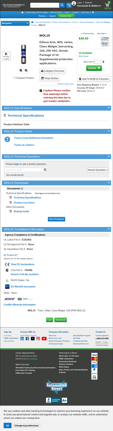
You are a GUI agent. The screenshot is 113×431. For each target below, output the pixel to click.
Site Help (76, 338)
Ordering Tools (66, 16)
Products (42, 16)
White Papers (64, 367)
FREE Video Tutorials (24, 373)
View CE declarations (22, 264)
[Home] (22, 12)
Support (52, 16)
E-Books (62, 372)
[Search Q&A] (45, 169)
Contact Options (102, 335)
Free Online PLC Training (25, 370)
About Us (52, 335)
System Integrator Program (59, 341)
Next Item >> (102, 33)
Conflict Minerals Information (20, 304)
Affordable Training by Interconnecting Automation (35, 368)
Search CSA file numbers (25, 274)
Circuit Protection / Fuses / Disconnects (53, 22)
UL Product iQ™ (11, 255)
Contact (75, 12)
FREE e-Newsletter (66, 359)
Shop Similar (51, 78)
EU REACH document (23, 286)
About (67, 12)
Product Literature (66, 364)
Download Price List (81, 344)
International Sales (56, 344)
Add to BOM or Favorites (95, 79)
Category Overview (53, 71)
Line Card (85, 12)
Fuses (75, 22)
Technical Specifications (25, 115)
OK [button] (7, 425)
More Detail (83, 56)
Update (92, 68)
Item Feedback (56, 219)
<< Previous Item (87, 33)
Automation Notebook (67, 361)
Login (79, 2)
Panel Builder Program (81, 335)
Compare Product (24, 78)
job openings (32, 359)
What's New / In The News (69, 356)
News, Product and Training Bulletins (73, 370)
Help (58, 193)
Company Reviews (80, 341)
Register (88, 2)
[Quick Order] (93, 12)
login (16, 164)
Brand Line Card (55, 338)
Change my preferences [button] (26, 425)
